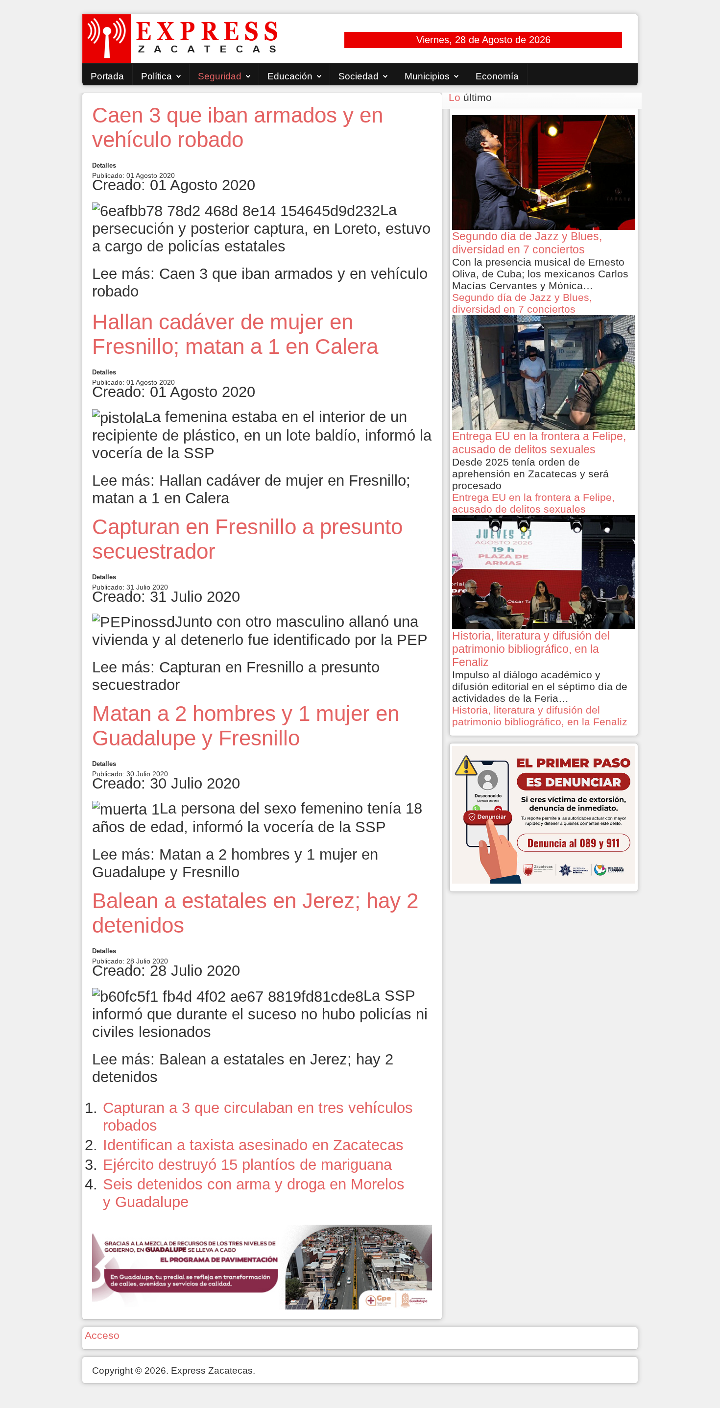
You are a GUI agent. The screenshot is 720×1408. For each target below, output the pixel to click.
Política (156, 76)
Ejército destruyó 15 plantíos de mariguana (247, 1164)
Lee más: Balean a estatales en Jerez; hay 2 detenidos (242, 1068)
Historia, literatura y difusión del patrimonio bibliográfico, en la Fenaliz (539, 715)
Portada (107, 76)
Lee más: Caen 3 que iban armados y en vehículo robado (260, 282)
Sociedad (358, 76)
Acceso (102, 1335)
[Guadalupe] (262, 1266)
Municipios (427, 76)
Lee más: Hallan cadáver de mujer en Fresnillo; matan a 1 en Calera (251, 489)
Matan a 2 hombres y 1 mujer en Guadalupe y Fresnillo (245, 725)
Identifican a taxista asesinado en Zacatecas (253, 1145)
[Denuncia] (543, 813)
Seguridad (219, 76)
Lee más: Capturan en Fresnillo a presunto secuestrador (236, 676)
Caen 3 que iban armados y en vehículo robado (237, 127)
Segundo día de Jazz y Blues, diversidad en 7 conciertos (522, 303)
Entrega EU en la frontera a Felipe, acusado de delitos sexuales (533, 503)
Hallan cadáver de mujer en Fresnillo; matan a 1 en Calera (235, 334)
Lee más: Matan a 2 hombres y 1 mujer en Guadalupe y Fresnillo (235, 863)
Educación (289, 76)
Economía (497, 76)
